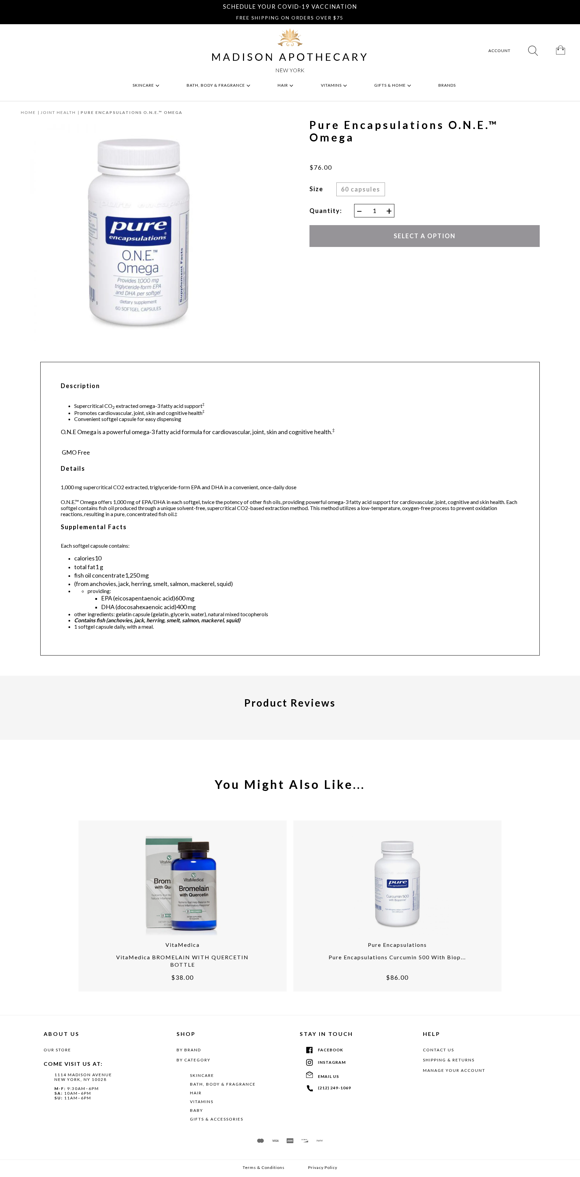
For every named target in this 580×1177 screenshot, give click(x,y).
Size (316, 189)
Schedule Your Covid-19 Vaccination (290, 6)
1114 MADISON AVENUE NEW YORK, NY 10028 (83, 1077)
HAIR (196, 1092)
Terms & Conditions (264, 1167)
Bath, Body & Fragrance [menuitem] (216, 85)
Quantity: (325, 210)
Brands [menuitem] (447, 85)
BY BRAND (189, 1049)
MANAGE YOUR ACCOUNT (454, 1070)
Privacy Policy (322, 1167)
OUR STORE (57, 1049)
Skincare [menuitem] (144, 85)
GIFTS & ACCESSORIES (216, 1119)
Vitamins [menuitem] (332, 85)
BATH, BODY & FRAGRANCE (223, 1084)
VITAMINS (201, 1101)
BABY (196, 1110)
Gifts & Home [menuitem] (390, 85)
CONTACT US (438, 1049)
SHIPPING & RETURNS (449, 1059)
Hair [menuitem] (283, 85)
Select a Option (424, 236)
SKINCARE (202, 1075)
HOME (28, 112)
